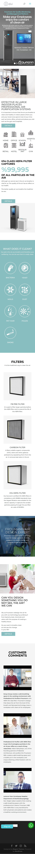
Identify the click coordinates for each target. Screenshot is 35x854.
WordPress (18, 851)
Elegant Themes (18, 849)
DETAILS (8, 126)
